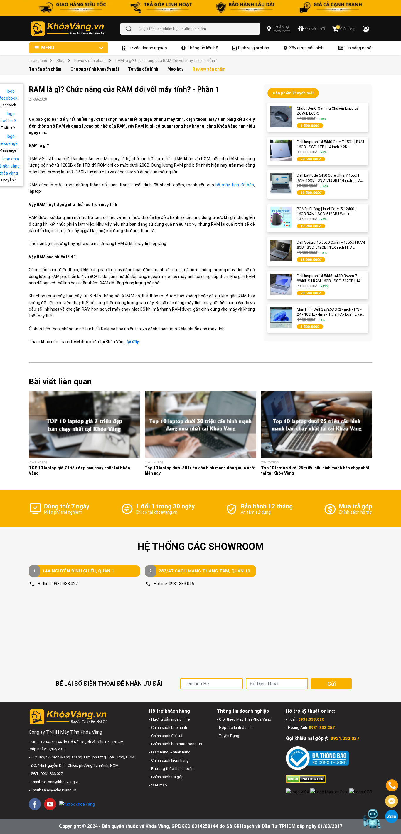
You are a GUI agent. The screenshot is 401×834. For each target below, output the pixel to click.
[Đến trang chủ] (75, 29)
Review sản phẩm (90, 60)
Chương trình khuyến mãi (94, 69)
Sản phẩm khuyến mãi (293, 93)
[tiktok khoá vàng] (77, 804)
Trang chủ (38, 60)
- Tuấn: (305, 719)
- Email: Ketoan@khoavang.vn (54, 782)
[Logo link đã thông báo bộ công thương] (317, 758)
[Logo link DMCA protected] (306, 779)
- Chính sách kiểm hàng (169, 760)
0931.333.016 (181, 583)
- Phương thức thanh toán (171, 768)
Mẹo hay (175, 69)
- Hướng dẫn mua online (169, 719)
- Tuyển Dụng (228, 735)
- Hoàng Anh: (310, 727)
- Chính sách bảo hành (168, 727)
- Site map (158, 785)
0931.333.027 (65, 583)
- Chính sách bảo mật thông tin (175, 744)
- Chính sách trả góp (166, 777)
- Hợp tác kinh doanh (235, 727)
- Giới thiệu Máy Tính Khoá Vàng (244, 719)
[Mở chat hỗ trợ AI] (373, 819)
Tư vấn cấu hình (143, 69)
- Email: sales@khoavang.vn (52, 790)
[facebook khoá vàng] (35, 804)
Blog (61, 60)
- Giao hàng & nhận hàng (170, 752)
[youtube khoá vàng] (50, 804)
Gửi (331, 684)
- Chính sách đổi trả (165, 735)
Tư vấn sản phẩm (45, 69)
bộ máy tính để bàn (234, 184)
